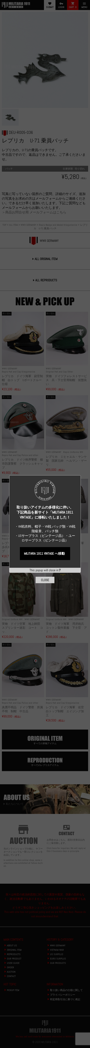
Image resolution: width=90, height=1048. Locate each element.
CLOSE (45, 580)
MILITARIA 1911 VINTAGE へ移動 (44, 553)
